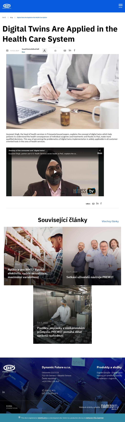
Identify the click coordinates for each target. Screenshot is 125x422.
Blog (11, 17)
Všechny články (110, 221)
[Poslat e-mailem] (65, 50)
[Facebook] (74, 50)
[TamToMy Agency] (110, 407)
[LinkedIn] (70, 50)
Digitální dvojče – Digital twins (110, 372)
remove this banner (95, 418)
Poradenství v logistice (106, 378)
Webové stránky (86, 407)
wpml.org (42, 418)
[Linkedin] (3, 392)
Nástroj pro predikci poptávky (109, 375)
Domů (4, 17)
